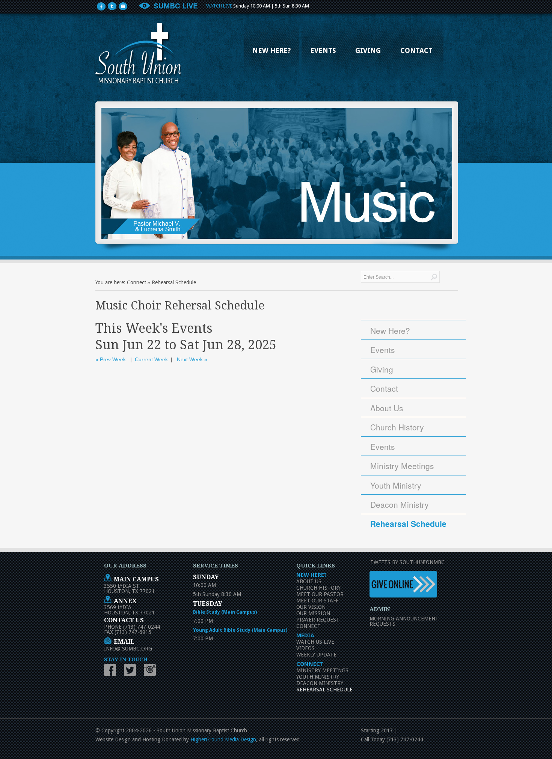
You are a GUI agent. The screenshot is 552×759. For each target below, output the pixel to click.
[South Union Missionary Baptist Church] (138, 53)
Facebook (111, 670)
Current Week (151, 359)
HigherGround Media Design (223, 739)
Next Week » (192, 359)
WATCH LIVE (219, 6)
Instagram (151, 670)
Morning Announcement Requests (404, 621)
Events (382, 349)
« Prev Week (110, 359)
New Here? (390, 330)
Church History (397, 427)
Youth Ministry (395, 485)
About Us (386, 407)
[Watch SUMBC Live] (168, 7)
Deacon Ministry (399, 504)
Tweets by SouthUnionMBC (407, 562)
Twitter (131, 670)
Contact (384, 388)
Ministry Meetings (402, 465)
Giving (381, 369)
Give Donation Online (405, 584)
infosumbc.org (128, 649)
